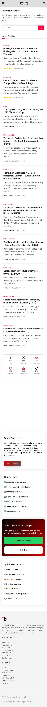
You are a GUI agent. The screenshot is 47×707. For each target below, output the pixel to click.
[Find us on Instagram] (11, 697)
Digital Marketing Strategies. (17, 497)
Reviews (6, 45)
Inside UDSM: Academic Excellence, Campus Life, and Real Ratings (20, 82)
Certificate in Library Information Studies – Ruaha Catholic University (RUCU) (23, 243)
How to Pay (6, 673)
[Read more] (40, 68)
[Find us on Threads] (8, 697)
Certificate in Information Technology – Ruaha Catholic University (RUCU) (22, 301)
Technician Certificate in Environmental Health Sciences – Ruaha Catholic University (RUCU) (22, 210)
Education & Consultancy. (16, 482)
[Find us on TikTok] (25, 697)
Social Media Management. (17, 506)
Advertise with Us (8, 678)
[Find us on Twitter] (5, 697)
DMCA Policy (7, 655)
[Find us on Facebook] (2, 697)
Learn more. (29, 633)
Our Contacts (7, 670)
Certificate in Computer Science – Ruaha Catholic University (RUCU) (23, 330)
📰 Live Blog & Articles (12, 584)
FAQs (4, 668)
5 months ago (20, 161)
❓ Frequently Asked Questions (16, 594)
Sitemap (5, 683)
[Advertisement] (23, 405)
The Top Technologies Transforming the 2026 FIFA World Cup (23, 111)
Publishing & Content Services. (18, 492)
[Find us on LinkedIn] (22, 697)
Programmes (8, 135)
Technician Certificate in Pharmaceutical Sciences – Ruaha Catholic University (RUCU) (23, 141)
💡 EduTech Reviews (12, 589)
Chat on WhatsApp (23, 540)
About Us (5, 642)
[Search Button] (44, 3)
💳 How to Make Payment (14, 574)
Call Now (23, 550)
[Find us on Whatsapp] (16, 697)
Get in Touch (12, 463)
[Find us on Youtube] (14, 697)
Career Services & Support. (17, 511)
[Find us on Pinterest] (19, 697)
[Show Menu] (3, 3)
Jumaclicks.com (13, 702)
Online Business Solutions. (16, 501)
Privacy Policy (7, 648)
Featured (7, 77)
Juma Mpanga (9, 126)
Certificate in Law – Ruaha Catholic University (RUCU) (20, 272)
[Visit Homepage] (23, 3)
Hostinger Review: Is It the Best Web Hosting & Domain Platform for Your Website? (20, 51)
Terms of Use (7, 645)
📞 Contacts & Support (13, 598)
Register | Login (8, 680)
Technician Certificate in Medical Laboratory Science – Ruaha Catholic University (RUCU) (21, 175)
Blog (5, 106)
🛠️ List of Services (11, 569)
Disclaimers (6, 653)
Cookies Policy (7, 650)
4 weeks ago (19, 68)
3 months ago (20, 126)
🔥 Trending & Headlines (13, 579)
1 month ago (19, 97)
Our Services (7, 658)
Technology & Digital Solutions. (18, 487)
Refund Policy (7, 675)
